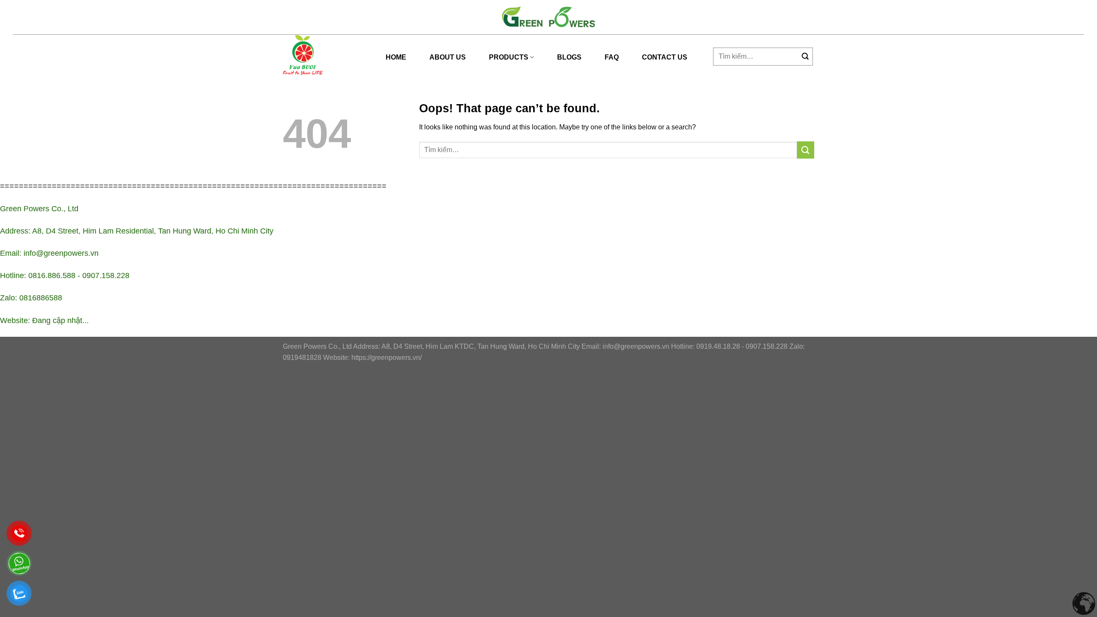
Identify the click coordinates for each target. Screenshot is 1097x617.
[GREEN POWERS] (304, 55)
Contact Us (664, 57)
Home (396, 57)
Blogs (569, 57)
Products (508, 57)
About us (447, 57)
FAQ (612, 57)
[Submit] (805, 56)
